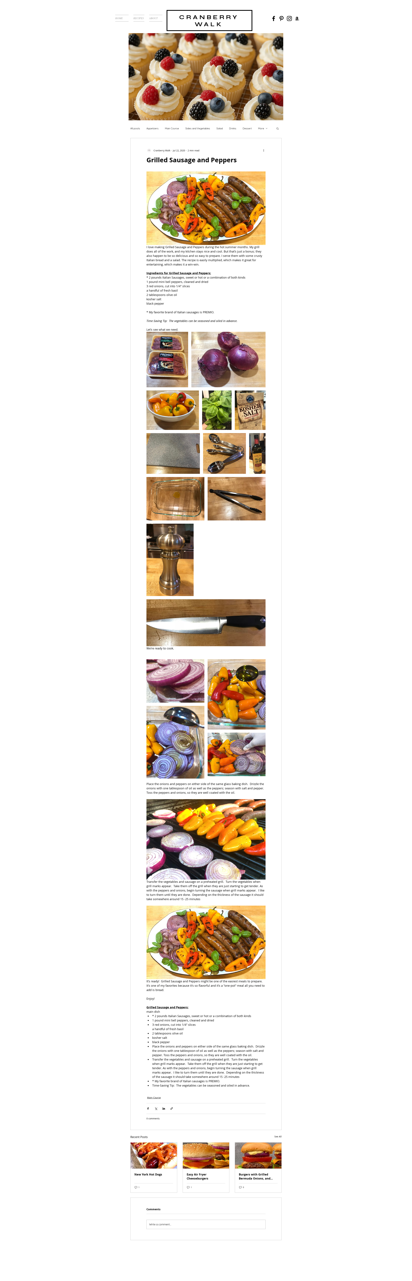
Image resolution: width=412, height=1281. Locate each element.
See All (278, 1136)
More (261, 128)
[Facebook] (273, 18)
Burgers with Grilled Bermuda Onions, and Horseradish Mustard (254, 1176)
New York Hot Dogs (148, 1174)
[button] (277, 128)
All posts (135, 128)
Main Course (172, 128)
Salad (219, 128)
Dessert (247, 128)
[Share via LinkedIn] (163, 1108)
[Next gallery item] (262, 839)
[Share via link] (171, 1108)
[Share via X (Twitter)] (155, 1108)
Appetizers (152, 128)
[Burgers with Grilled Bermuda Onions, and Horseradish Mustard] (258, 1156)
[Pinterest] (281, 18)
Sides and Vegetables (197, 128)
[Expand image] (167, 359)
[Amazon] (297, 18)
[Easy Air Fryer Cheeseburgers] (206, 1156)
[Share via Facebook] (148, 1108)
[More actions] (264, 150)
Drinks (232, 128)
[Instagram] (289, 18)
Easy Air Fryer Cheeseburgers (197, 1176)
